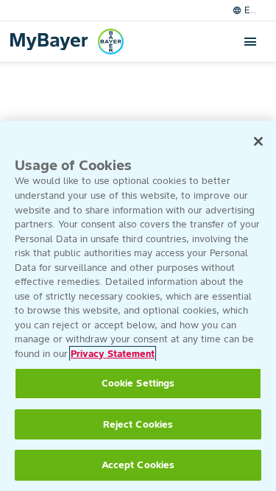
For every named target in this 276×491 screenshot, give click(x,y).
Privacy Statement (113, 353)
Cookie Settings (138, 383)
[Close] (258, 141)
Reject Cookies (138, 424)
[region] (138, 306)
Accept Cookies (138, 465)
